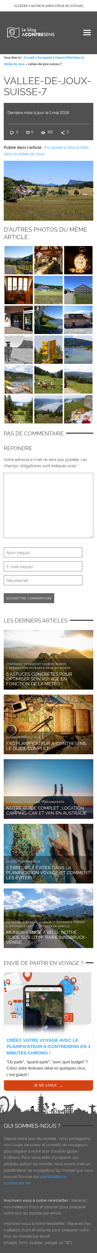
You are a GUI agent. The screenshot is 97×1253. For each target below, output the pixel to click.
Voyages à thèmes (70, 922)
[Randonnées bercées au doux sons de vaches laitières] (48, 378)
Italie (47, 922)
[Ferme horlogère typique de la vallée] (78, 289)
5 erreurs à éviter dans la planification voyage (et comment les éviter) (48, 872)
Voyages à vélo (21, 926)
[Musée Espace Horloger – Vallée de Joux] (48, 259)
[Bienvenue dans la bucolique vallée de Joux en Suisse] (19, 259)
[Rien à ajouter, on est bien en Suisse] (19, 348)
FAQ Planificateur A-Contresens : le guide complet (47, 745)
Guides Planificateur (23, 737)
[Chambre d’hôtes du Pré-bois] (78, 318)
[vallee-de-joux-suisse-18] (19, 408)
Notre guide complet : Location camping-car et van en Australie (46, 810)
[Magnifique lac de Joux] (78, 348)
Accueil (29, 57)
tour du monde (42, 1138)
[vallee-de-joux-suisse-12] (48, 348)
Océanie (33, 801)
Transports (54, 801)
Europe (32, 922)
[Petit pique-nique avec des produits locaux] (78, 408)
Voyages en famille (54, 926)
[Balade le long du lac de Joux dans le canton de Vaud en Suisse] (48, 318)
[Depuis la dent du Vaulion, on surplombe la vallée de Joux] (48, 408)
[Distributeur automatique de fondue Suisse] (19, 318)
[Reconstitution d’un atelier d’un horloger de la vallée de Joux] (19, 289)
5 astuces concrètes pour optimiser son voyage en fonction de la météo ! (39, 678)
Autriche (13, 922)
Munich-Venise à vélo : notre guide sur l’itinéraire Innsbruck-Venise (46, 937)
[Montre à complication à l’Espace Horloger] (78, 259)
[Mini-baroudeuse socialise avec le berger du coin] (78, 378)
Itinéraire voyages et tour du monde (36, 664)
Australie (14, 801)
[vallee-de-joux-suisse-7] (48, 189)
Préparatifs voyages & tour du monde (39, 667)
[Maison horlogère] (48, 289)
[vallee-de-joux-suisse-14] (19, 378)
